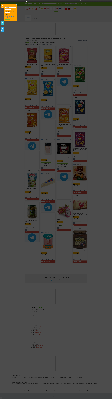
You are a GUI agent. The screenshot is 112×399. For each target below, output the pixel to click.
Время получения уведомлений (9, 11)
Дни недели (6, 14)
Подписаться (7, 19)
